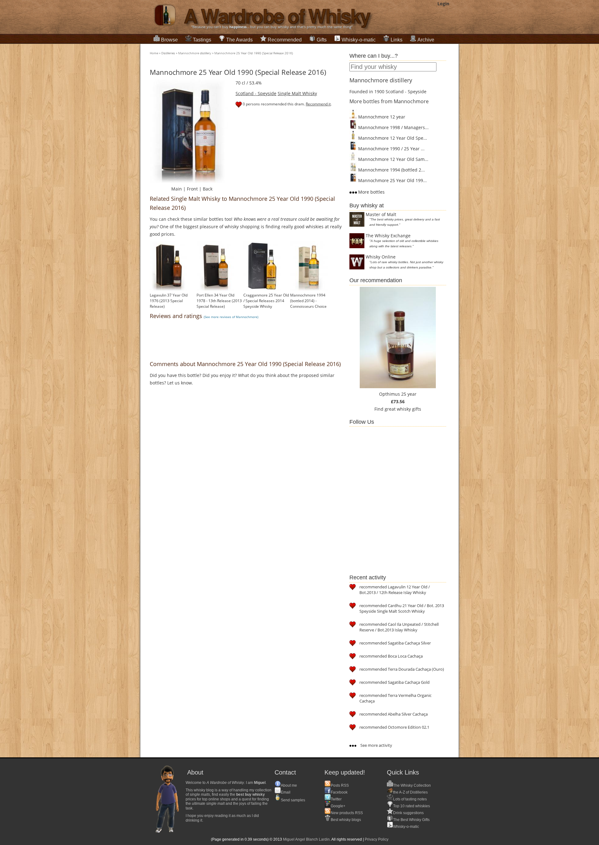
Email (285, 792)
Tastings (202, 39)
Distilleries (168, 53)
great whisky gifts (403, 409)
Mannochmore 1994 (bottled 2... (391, 170)
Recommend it (318, 104)
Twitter (336, 799)
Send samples (293, 800)
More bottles (371, 192)
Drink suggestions (408, 813)
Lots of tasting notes (410, 799)
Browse (169, 39)
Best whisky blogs (346, 820)
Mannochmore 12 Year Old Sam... (392, 159)
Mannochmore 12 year (381, 117)
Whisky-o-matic (359, 39)
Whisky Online (381, 257)
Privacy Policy (376, 839)
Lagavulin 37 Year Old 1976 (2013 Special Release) (168, 300)
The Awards (239, 39)
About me (289, 785)
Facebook (339, 792)
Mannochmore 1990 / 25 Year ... (391, 149)
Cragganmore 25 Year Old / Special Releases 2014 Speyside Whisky (266, 300)
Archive (425, 39)
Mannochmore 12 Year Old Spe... (392, 138)
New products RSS (347, 813)
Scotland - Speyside (256, 93)
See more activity (375, 745)
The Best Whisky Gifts (411, 820)
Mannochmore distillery (194, 53)
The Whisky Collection (412, 785)
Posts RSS (340, 785)
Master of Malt (381, 214)
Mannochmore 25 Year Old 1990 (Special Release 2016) (253, 53)
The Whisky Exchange (388, 236)
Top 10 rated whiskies (411, 806)
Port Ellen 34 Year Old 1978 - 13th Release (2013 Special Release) (219, 300)
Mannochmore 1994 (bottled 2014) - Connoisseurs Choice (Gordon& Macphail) (308, 303)
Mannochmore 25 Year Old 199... (392, 180)
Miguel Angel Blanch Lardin (306, 839)
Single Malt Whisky (297, 93)
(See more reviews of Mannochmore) (231, 317)
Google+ (338, 806)
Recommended (285, 39)
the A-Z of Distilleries (410, 792)
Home (154, 53)
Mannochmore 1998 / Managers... (393, 127)
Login (443, 4)
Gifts (322, 39)
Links (396, 39)
